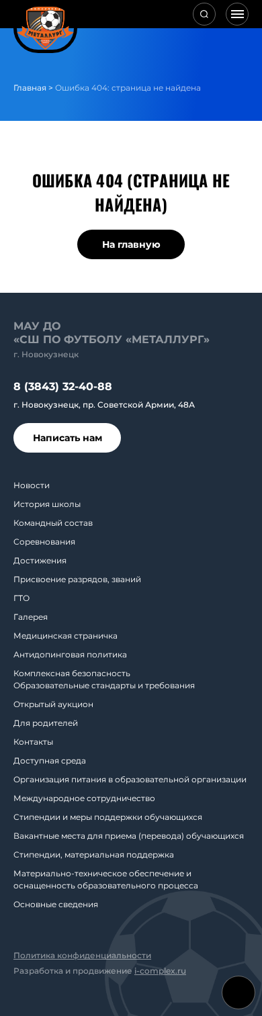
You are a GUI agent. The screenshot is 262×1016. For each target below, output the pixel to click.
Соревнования (44, 542)
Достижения (40, 560)
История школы (47, 504)
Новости (31, 485)
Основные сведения (55, 904)
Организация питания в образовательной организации (130, 779)
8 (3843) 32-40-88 (62, 386)
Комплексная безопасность (71, 673)
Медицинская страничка (65, 636)
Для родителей (45, 723)
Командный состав (53, 523)
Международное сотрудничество (84, 798)
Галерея (30, 617)
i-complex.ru (160, 971)
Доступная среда (49, 760)
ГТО (21, 598)
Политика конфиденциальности (82, 955)
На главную (131, 244)
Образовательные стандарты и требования (104, 685)
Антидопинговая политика (70, 654)
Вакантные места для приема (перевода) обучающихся (128, 836)
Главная (29, 88)
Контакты (33, 742)
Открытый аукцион (53, 704)
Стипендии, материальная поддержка (93, 854)
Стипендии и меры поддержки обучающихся (107, 817)
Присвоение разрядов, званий (77, 579)
